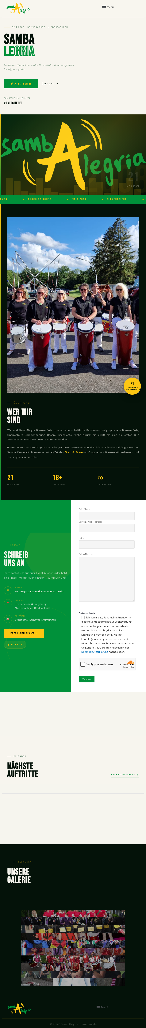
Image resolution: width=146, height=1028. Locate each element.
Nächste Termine (21, 83)
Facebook (16, 644)
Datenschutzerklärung (94, 651)
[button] (107, 6)
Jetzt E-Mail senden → (24, 633)
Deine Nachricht (87, 554)
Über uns (48, 83)
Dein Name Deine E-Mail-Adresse (90, 516)
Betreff (82, 538)
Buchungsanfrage (123, 774)
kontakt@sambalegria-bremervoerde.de (39, 591)
